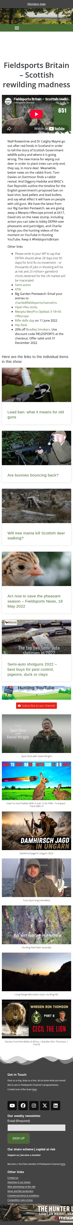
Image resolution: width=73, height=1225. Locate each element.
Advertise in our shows (19, 1182)
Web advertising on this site (21, 1186)
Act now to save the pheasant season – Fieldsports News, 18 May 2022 (35, 601)
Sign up (18, 1138)
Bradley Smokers (38, 329)
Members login (37, 4)
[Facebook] (23, 1105)
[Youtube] (12, 1105)
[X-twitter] (44, 1105)
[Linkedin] (55, 1105)
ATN (18, 289)
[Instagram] (34, 1105)
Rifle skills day (24, 320)
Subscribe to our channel (38, 706)
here (34, 1089)
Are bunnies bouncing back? (33, 475)
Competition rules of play (20, 1200)
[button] (17, 28)
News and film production (20, 1191)
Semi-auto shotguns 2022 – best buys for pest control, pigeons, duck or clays (32, 669)
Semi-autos (23, 285)
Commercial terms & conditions (23, 1195)
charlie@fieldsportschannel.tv (36, 303)
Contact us (12, 1178)
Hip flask (21, 325)
